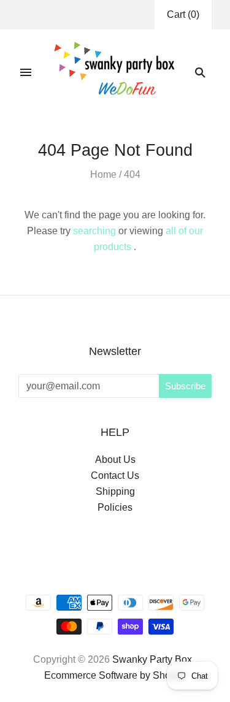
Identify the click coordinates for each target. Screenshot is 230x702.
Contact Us (115, 475)
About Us (115, 459)
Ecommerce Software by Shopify (115, 675)
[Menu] (25, 72)
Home (103, 174)
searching (94, 231)
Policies (115, 507)
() (183, 14)
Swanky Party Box (152, 659)
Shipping (115, 491)
